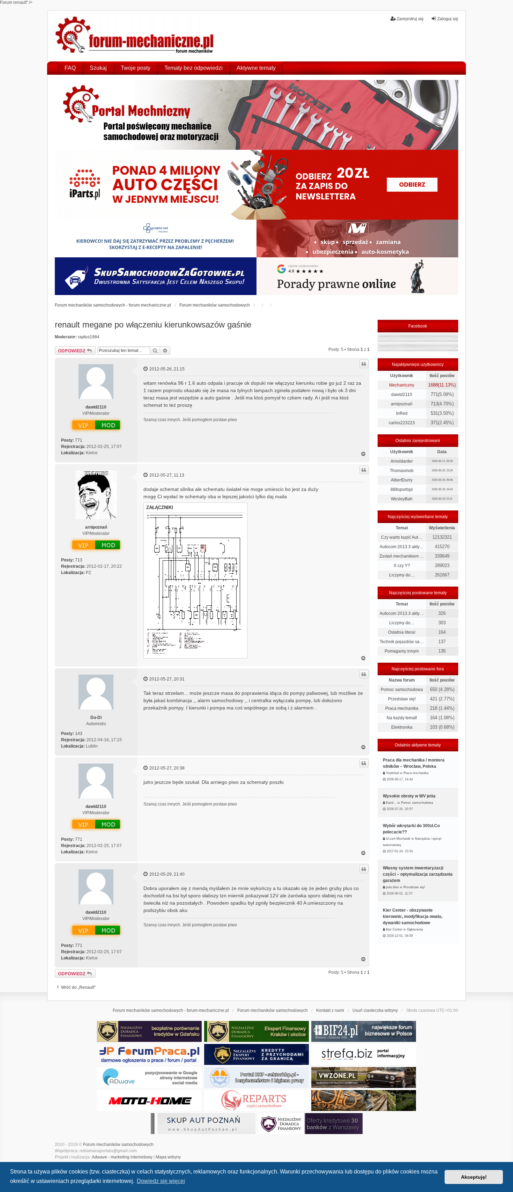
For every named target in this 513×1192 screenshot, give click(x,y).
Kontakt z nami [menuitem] (330, 1010)
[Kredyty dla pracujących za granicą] (256, 1054)
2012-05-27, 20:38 (166, 768)
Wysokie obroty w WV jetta (409, 796)
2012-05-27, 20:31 (166, 679)
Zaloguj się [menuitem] (447, 18)
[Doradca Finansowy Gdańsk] (149, 1031)
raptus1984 (88, 336)
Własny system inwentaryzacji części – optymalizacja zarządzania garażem (418, 874)
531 (434, 413)
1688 (433, 385)
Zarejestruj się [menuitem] (410, 18)
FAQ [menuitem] (70, 68)
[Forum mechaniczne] (135, 36)
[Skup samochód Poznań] (149, 1100)
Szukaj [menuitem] (98, 68)
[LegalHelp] (357, 276)
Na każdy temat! (402, 717)
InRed (402, 413)
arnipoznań (96, 527)
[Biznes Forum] (364, 1031)
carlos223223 (402, 422)
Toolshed (392, 773)
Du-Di (96, 717)
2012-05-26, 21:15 (166, 369)
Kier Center (394, 929)
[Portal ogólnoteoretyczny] (364, 1054)
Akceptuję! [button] (474, 1177)
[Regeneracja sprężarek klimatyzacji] (256, 1100)
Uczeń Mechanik (398, 838)
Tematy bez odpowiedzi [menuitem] (193, 68)
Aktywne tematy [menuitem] (256, 68)
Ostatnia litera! (401, 632)
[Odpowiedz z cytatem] (364, 364)
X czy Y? (402, 565)
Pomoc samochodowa (402, 689)
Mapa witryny (168, 1157)
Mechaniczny (401, 385)
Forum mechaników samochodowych (118, 1144)
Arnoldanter (402, 461)
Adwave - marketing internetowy (122, 1157)
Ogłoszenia (415, 929)
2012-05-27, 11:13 (166, 475)
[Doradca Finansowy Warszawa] (310, 1123)
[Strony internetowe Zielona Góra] (149, 1077)
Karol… (391, 802)
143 (78, 733)
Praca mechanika (401, 708)
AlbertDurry (401, 480)
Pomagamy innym (402, 651)
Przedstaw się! (402, 699)
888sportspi (402, 489)
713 (78, 560)
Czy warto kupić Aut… (401, 537)
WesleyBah (401, 498)
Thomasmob (402, 470)
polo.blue (392, 887)
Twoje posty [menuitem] (135, 68)
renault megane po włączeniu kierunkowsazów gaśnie (153, 324)
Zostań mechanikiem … (401, 556)
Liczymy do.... (402, 575)
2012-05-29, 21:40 (166, 874)
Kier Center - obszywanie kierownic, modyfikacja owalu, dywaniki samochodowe (412, 916)
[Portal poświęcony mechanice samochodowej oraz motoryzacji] (256, 115)
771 (78, 440)
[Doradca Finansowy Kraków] (256, 1031)
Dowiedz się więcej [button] (161, 1181)
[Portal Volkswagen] (364, 1077)
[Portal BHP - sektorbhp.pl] (256, 1077)
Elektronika (401, 727)
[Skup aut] (155, 276)
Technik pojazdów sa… (402, 641)
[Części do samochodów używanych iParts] (256, 185)
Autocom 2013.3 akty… (402, 546)
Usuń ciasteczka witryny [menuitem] (375, 1010)
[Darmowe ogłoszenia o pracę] (149, 1054)
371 (434, 422)
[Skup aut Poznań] (357, 238)
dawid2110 (96, 407)
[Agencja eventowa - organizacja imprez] (364, 1100)
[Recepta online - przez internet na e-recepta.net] (155, 238)
